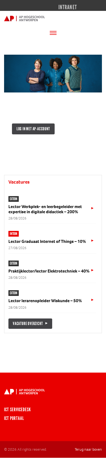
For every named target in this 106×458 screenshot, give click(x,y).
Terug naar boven (88, 449)
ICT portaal (14, 418)
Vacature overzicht (28, 323)
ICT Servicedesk (17, 410)
